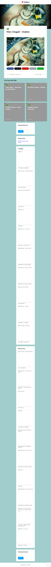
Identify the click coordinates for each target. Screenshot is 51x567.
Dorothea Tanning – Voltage (36, 87)
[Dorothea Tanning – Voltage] (36, 92)
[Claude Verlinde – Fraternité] (36, 112)
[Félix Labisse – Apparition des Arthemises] (14, 92)
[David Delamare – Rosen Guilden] (14, 112)
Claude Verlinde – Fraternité (33, 108)
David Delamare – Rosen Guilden (13, 108)
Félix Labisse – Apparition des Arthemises (13, 88)
